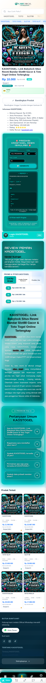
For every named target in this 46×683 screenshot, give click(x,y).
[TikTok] (15, 641)
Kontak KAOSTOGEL (10, 655)
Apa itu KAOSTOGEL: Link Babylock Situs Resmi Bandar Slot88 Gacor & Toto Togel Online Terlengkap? (20, 432)
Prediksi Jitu (36, 280)
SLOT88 (30, 16)
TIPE (28, 150)
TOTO (20, 16)
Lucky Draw (10, 280)
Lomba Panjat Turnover (23, 280)
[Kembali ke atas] (41, 666)
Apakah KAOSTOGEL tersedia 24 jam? (20, 455)
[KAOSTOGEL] (23, 4)
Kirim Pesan (12, 630)
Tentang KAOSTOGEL (11, 652)
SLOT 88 (27, 21)
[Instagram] (10, 641)
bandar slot (18, 351)
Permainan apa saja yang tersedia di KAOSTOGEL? (18, 465)
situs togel (18, 369)
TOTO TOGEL (17, 21)
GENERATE (23, 166)
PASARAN (14, 150)
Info (39, 235)
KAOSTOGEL (9, 16)
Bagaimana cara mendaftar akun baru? (18, 444)
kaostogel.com (27, 130)
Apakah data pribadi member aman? (19, 476)
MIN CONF (13, 158)
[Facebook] (4, 641)
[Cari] (4, 11)
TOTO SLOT (36, 21)
